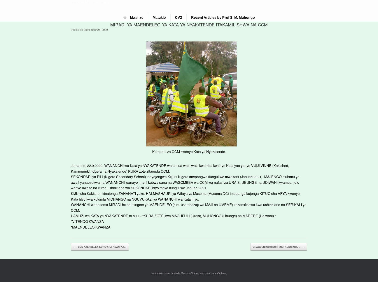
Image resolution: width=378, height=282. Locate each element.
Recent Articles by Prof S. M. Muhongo (223, 17)
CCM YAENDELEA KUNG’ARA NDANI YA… (99, 246)
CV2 (178, 17)
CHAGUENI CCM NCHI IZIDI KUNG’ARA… (279, 246)
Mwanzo (137, 17)
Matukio (159, 17)
